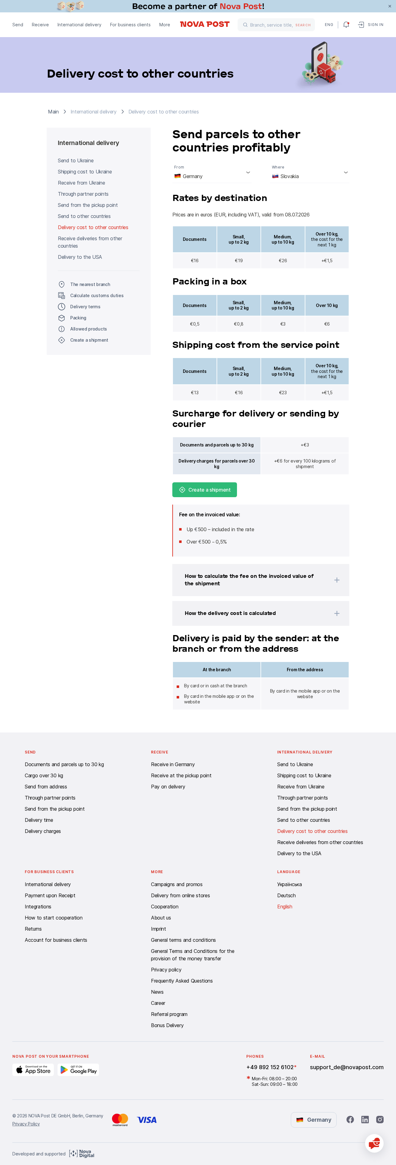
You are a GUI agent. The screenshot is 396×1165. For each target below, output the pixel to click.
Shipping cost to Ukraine (85, 172)
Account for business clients (56, 940)
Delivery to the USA (80, 257)
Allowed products (88, 328)
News (157, 992)
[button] (252, 580)
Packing (78, 317)
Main (53, 112)
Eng (329, 24)
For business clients (130, 24)
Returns (33, 929)
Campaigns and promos (177, 884)
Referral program (169, 1014)
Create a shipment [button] (89, 340)
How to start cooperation (53, 918)
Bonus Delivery (167, 1025)
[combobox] (212, 172)
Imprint (158, 929)
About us (161, 918)
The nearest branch (90, 284)
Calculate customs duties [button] (96, 295)
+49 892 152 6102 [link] (270, 1067)
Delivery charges (43, 831)
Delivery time (39, 820)
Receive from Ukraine (81, 183)
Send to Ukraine (75, 160)
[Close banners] (389, 6)
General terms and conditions (183, 940)
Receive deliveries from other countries (90, 242)
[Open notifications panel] (346, 25)
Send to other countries (84, 216)
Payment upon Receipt (50, 895)
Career (158, 1003)
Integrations (38, 906)
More (164, 24)
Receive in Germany (173, 764)
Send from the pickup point (88, 205)
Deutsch (286, 895)
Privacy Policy (26, 1123)
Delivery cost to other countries (93, 227)
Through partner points (83, 194)
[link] (198, 6)
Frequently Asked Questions (182, 981)
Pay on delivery (168, 786)
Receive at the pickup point (181, 775)
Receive (40, 24)
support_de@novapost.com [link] (347, 1067)
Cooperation (164, 906)
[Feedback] (374, 1143)
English (284, 906)
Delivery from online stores (180, 895)
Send (17, 24)
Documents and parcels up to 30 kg (64, 764)
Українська (289, 884)
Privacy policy (166, 970)
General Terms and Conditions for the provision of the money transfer (192, 955)
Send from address (46, 786)
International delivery (79, 24)
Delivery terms (85, 306)
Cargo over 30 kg (44, 775)
